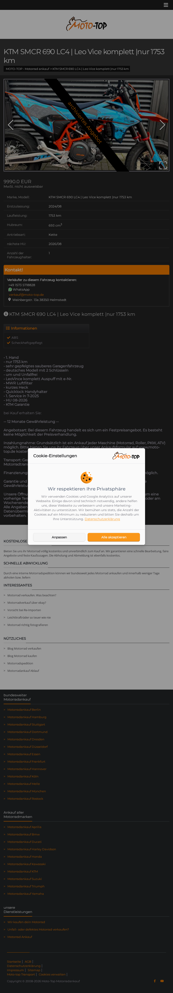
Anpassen (59, 537)
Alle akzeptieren (113, 537)
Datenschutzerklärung (102, 519)
